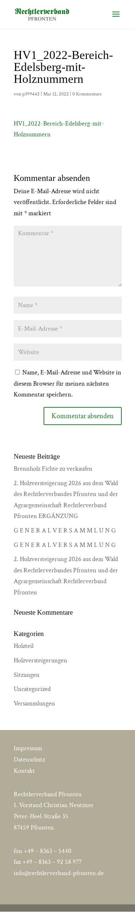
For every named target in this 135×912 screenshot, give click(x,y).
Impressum (28, 748)
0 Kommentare (87, 94)
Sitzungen (27, 675)
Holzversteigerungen (40, 660)
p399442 (31, 94)
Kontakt (24, 771)
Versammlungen (34, 703)
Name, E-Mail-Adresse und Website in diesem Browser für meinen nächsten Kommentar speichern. (67, 383)
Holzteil (23, 646)
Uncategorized (32, 689)
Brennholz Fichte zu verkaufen (53, 469)
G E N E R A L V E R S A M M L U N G (65, 530)
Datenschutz (29, 759)
